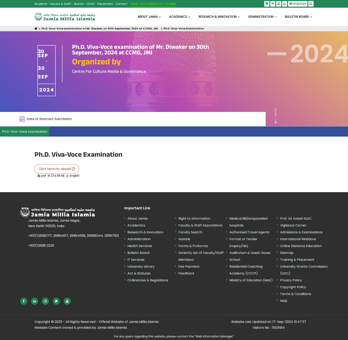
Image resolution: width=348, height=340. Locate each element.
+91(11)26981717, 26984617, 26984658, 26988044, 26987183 (73, 235)
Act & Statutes (139, 273)
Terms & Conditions (295, 294)
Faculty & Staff (60, 4)
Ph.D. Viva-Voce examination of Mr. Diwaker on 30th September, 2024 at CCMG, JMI (99, 28)
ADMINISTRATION (260, 17)
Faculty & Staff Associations (200, 225)
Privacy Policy (291, 280)
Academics (136, 225)
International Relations (298, 239)
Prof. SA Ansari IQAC (296, 218)
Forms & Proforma (193, 246)
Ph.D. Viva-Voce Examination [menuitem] (24, 131)
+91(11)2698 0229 (41, 245)
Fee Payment (189, 266)
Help (283, 300)
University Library (141, 266)
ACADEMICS (178, 17)
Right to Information (194, 218)
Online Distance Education (301, 246)
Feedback (186, 273)
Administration (139, 239)
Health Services (139, 246)
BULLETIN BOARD (297, 17)
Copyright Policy (293, 287)
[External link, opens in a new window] (23, 301)
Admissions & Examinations (301, 232)
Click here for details (55, 169)
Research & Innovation (145, 232)
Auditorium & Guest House (249, 252)
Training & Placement (297, 259)
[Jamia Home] (57, 212)
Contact (121, 4)
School (234, 259)
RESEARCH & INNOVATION (218, 17)
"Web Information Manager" (214, 336)
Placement (105, 4)
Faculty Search (190, 232)
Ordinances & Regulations (147, 280)
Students (40, 4)
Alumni (79, 4)
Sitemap (286, 252)
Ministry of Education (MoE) (251, 280)
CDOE (90, 4)
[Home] (35, 28)
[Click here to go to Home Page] (64, 17)
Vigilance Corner (293, 225)
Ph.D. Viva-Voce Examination (184, 28)
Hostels (184, 239)
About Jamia (148, 17)
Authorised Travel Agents (249, 232)
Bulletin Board (138, 252)
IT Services (135, 259)
